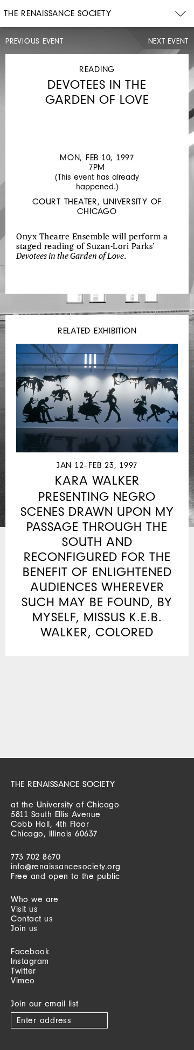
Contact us (32, 918)
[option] (97, 117)
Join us (24, 928)
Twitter (23, 971)
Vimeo (23, 980)
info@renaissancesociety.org (66, 866)
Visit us (24, 909)
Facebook (30, 951)
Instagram (30, 961)
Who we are (34, 899)
